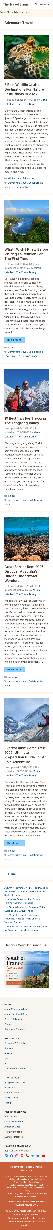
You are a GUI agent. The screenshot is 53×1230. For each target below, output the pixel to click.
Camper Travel (11, 1092)
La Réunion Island (28, 355)
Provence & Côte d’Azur (16, 1043)
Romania (8, 1048)
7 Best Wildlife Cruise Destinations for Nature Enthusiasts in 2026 (24, 89)
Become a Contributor (15, 1029)
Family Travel (11, 1097)
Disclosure (26, 1170)
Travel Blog (5, 12)
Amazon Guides (12, 1126)
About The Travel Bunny (16, 1014)
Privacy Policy (17, 1166)
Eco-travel (10, 355)
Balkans (8, 1063)
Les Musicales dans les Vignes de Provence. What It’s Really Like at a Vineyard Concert (22, 919)
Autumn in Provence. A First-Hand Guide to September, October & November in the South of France (26, 891)
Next (15, 873)
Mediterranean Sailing (15, 1068)
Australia (13, 677)
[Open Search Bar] (36, 4)
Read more (14, 339)
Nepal (11, 495)
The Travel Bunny (16, 4)
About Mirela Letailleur (15, 1009)
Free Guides (10, 1116)
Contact (8, 1024)
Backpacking (36, 351)
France (12, 347)
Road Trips (9, 1087)
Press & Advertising (14, 1019)
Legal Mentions (34, 1166)
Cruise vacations (21, 187)
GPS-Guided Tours (13, 1121)
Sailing (7, 1102)
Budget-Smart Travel (14, 1082)
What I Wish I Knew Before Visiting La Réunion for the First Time (26, 254)
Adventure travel (17, 182)
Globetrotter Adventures (22, 178)
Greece (8, 1053)
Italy (6, 1058)
